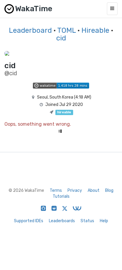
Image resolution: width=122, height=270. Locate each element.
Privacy (75, 190)
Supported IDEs (28, 220)
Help (104, 220)
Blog (109, 190)
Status (87, 220)
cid (61, 38)
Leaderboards (62, 220)
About (93, 190)
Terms (56, 190)
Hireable (95, 30)
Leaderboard (30, 30)
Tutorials (61, 196)
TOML (66, 30)
